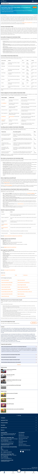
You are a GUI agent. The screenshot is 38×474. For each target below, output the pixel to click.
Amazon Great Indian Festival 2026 (6, 282)
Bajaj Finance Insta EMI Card (27, 22)
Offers (25, 473)
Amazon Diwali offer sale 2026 (6, 289)
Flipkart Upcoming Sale (21, 280)
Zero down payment (4, 227)
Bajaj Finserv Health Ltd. (22, 444)
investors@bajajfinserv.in (8, 458)
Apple (13, 116)
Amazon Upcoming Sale (5, 280)
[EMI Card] (33, 1)
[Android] (21, 452)
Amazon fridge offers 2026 (22, 284)
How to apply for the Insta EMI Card (9, 270)
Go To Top (19, 415)
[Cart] (36, 1)
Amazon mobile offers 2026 (5, 287)
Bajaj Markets (21, 439)
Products (19, 471)
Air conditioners (3, 103)
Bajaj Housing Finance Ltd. (23, 441)
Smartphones (3, 116)
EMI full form (3, 275)
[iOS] (23, 452)
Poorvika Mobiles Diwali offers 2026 (7, 291)
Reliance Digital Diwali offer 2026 (23, 287)
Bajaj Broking (21, 442)
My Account (33, 473)
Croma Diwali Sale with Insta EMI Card (23, 282)
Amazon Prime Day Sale (5, 296)
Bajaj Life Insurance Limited (23, 438)
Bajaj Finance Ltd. (21, 435)
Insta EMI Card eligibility (8, 185)
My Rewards (13, 473)
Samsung (10, 116)
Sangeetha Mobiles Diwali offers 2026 (23, 289)
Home (4, 473)
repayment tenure (7, 182)
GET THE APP (34, 322)
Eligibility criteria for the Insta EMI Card (10, 247)
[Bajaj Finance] (4, 1)
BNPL (16, 275)
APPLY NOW (34, 7)
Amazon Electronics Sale (21, 296)
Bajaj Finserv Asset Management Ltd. (24, 445)
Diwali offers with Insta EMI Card (6, 284)
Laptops (2, 119)
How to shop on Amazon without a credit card (25, 291)
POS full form (25, 275)
